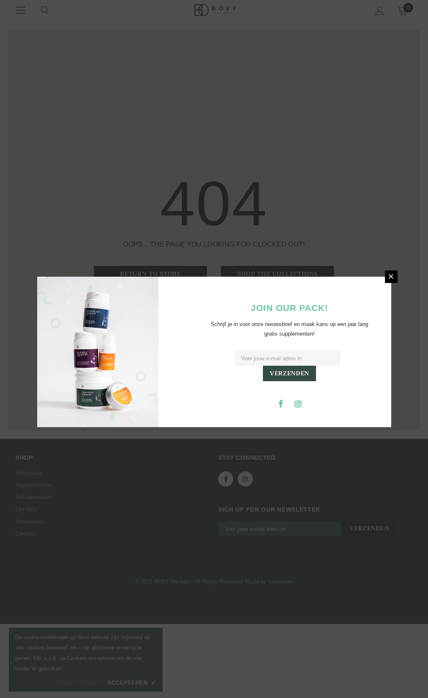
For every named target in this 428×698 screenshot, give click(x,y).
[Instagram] (298, 403)
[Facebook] (281, 403)
